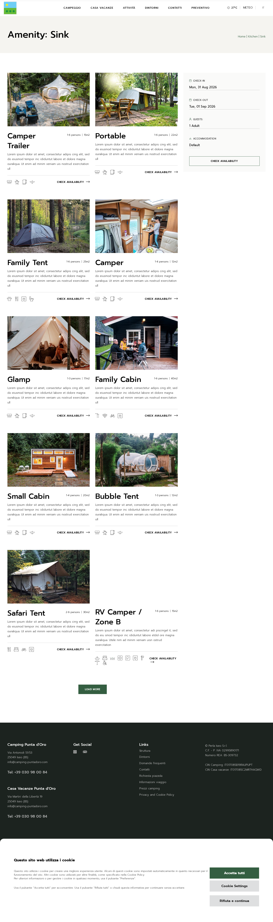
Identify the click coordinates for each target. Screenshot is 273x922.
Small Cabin (28, 496)
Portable (110, 136)
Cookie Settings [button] (234, 886)
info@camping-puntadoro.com (27, 762)
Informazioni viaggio (152, 782)
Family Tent (27, 262)
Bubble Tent (117, 496)
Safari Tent (26, 613)
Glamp (18, 379)
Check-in (199, 81)
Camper (109, 262)
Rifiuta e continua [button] (234, 900)
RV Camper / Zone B (118, 616)
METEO (248, 8)
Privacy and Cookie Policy (156, 795)
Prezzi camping (149, 788)
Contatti (144, 769)
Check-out (200, 100)
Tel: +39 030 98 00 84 (27, 772)
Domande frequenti (152, 763)
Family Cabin (118, 379)
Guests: (198, 119)
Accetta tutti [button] (234, 873)
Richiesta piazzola (150, 776)
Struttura (144, 751)
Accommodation (204, 138)
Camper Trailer (21, 140)
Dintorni (144, 757)
